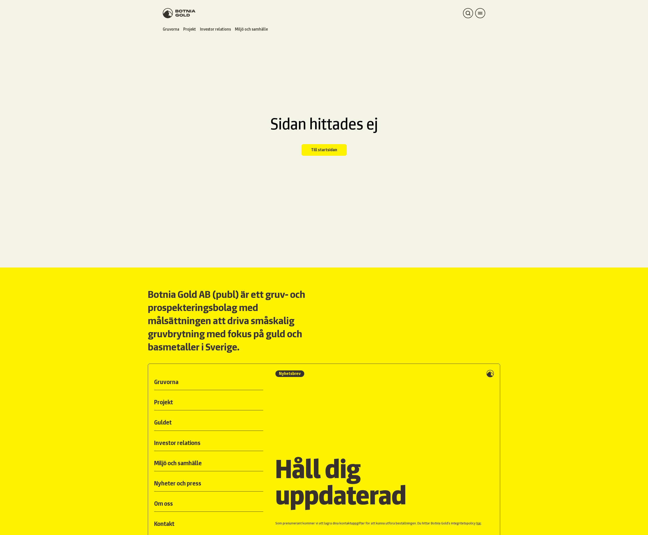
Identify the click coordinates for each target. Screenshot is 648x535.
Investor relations (215, 29)
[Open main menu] (480, 13)
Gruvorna (171, 29)
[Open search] (468, 13)
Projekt (189, 29)
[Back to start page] (179, 13)
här (478, 523)
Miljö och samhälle (251, 29)
